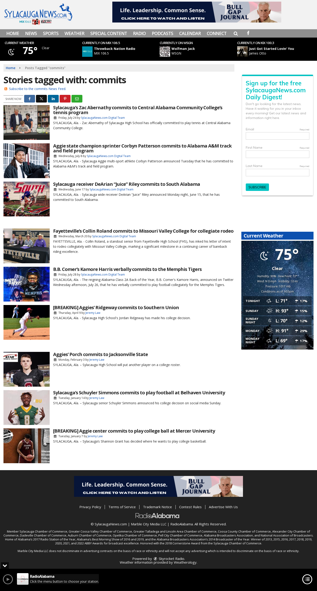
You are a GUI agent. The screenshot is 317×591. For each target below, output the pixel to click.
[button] (236, 33)
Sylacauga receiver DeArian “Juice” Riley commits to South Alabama (126, 184)
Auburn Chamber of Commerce (89, 535)
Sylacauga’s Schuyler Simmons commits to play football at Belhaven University (139, 392)
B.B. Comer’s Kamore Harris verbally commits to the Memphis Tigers (127, 269)
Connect (216, 33)
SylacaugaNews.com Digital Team (103, 118)
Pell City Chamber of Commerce (180, 535)
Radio (139, 33)
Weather (74, 33)
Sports (50, 33)
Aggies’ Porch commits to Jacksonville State (100, 354)
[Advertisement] (196, 12)
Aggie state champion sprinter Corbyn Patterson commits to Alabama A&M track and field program (142, 148)
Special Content (108, 33)
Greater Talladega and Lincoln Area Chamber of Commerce (175, 531)
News (31, 33)
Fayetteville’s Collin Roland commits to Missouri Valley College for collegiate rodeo (143, 231)
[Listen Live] (123, 51)
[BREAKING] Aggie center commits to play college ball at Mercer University (134, 431)
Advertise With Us (223, 506)
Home (12, 33)
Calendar (190, 33)
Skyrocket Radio (171, 558)
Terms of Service (122, 506)
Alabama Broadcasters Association (228, 535)
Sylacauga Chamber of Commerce (43, 531)
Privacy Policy (90, 506)
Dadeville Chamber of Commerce (43, 535)
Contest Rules (190, 506)
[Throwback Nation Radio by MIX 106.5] (87, 51)
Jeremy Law (92, 313)
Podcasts (162, 33)
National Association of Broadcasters (287, 535)
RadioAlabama (181, 524)
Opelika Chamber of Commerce (135, 535)
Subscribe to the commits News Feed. (37, 89)
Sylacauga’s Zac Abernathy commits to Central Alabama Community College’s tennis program (137, 110)
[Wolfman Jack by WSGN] (165, 51)
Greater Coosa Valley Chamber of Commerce (100, 531)
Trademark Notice (157, 506)
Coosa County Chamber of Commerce (244, 531)
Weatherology (185, 562)
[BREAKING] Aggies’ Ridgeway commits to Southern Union (116, 307)
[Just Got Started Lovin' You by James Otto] (242, 51)
